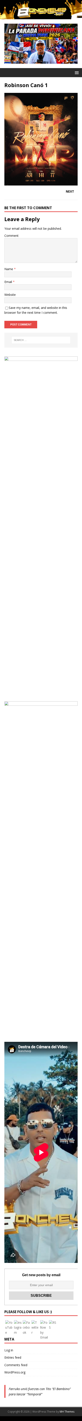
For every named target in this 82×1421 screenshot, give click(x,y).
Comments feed (15, 1365)
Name (9, 269)
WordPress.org (14, 1372)
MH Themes (67, 1411)
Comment (11, 235)
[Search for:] (41, 340)
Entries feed (12, 1357)
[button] (76, 72)
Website (10, 295)
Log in (8, 1350)
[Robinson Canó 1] (41, 183)
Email (8, 282)
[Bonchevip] (41, 16)
